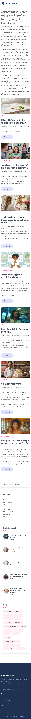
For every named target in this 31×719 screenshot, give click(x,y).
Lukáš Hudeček (5, 116)
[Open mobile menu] (29, 3)
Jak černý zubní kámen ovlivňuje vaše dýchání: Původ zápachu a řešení (18, 576)
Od (6, 684)
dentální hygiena (18, 622)
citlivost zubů (8, 630)
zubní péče (7, 618)
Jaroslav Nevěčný (6, 161)
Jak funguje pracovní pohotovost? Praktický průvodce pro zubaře (18, 535)
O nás (2, 698)
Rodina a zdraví (7, 514)
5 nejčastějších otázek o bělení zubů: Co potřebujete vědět (15, 220)
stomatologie (18, 630)
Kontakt (3, 707)
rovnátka (7, 645)
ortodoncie (16, 634)
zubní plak (7, 634)
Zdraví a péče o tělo (8, 509)
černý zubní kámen (9, 649)
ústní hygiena (8, 611)
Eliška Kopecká (5, 213)
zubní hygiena (8, 615)
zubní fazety (8, 637)
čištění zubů (23, 626)
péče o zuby (17, 618)
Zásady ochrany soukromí (7, 703)
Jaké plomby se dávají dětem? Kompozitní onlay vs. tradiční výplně (18, 562)
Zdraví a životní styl (8, 512)
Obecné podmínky (5, 700)
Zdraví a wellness (7, 502)
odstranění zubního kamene (11, 641)
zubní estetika (16, 645)
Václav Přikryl (5, 436)
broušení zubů (21, 649)
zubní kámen (18, 615)
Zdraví (4, 507)
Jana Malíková (5, 379)
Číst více (6, 137)
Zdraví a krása (6, 504)
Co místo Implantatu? (12, 384)
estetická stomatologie (10, 626)
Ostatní (5, 516)
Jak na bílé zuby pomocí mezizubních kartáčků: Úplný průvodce (17, 590)
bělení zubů (18, 611)
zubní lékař (7, 622)
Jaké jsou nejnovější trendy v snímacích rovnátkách (15, 687)
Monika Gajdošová (6, 270)
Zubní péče (6, 500)
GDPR (2, 705)
